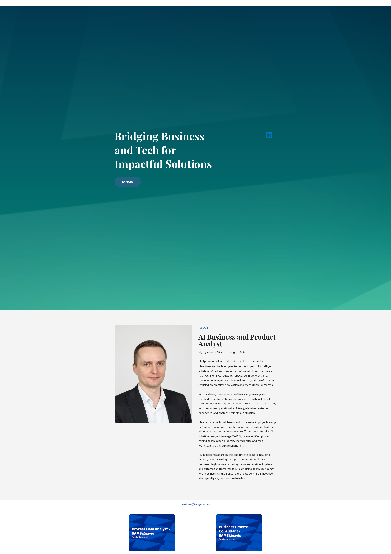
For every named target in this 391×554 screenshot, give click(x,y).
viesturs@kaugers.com (195, 504)
